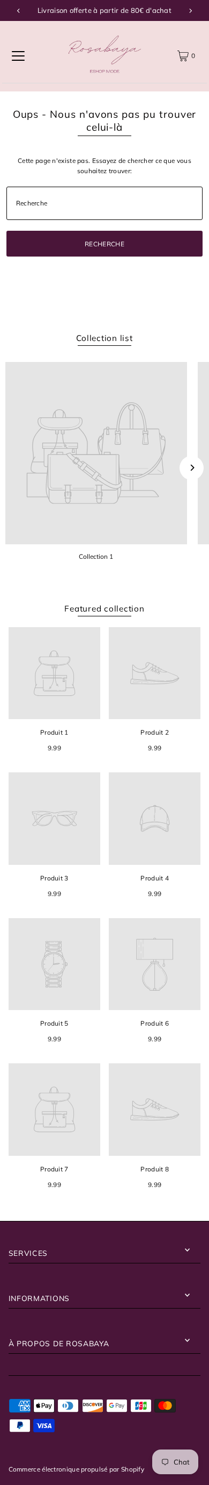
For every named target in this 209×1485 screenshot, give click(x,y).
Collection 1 (96, 556)
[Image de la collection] (96, 453)
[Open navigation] (18, 55)
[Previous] (18, 10)
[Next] (190, 10)
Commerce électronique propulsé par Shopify (77, 1469)
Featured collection (104, 608)
